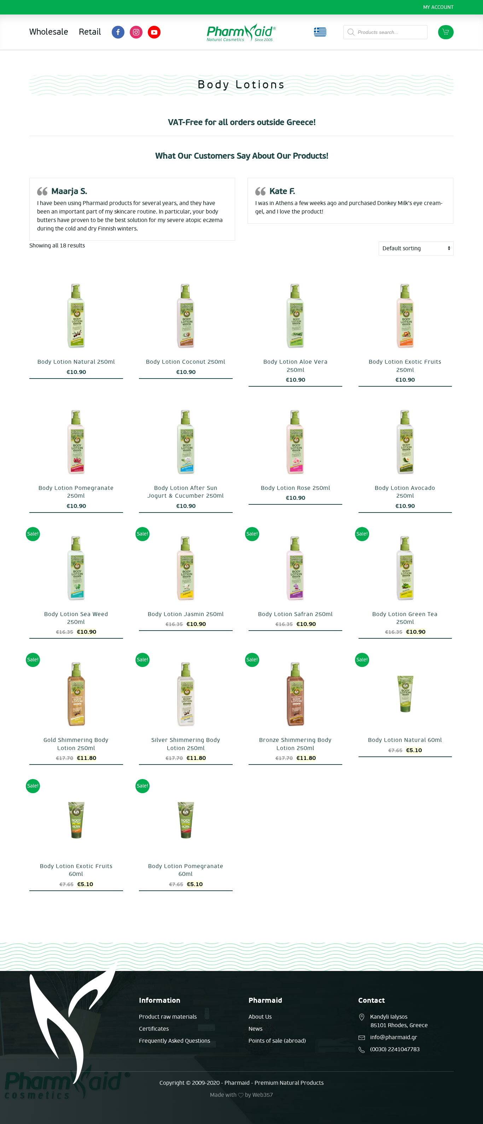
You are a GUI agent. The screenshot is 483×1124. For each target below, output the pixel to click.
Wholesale (48, 32)
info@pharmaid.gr (393, 1037)
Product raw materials (168, 1016)
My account (438, 7)
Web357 (262, 1095)
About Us (260, 1016)
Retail (90, 32)
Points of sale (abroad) (277, 1040)
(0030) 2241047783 (395, 1049)
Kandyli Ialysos (388, 1016)
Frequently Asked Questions (174, 1040)
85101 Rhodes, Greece (399, 1025)
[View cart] (446, 32)
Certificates (154, 1028)
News (255, 1028)
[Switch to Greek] (320, 32)
